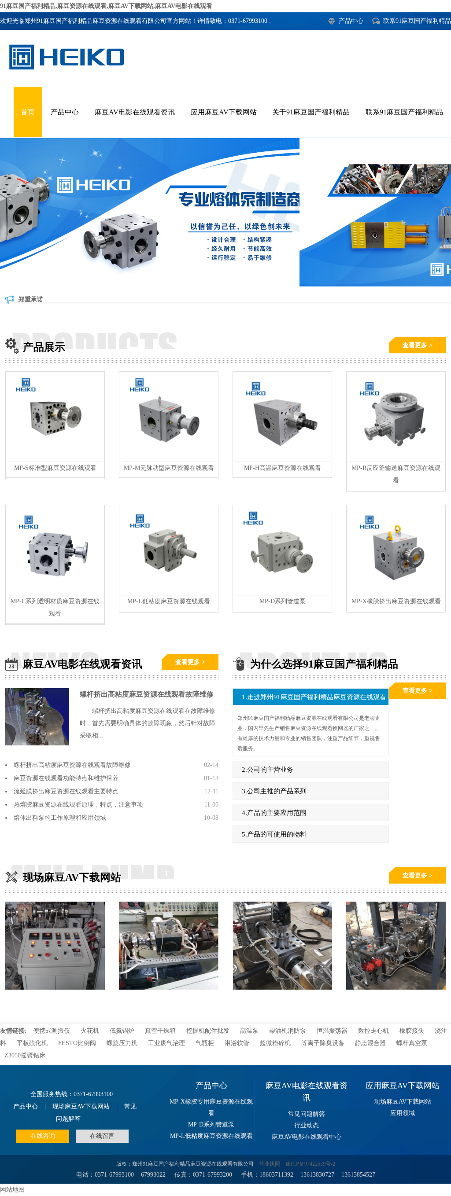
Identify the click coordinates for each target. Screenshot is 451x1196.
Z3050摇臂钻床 (24, 1055)
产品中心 (351, 21)
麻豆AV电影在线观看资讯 (135, 112)
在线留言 (102, 1136)
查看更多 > (418, 345)
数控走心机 (373, 1030)
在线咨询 (42, 1136)
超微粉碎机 (275, 1043)
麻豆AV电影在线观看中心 (306, 1137)
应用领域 (402, 1113)
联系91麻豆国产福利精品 (417, 21)
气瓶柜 (205, 1043)
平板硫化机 (32, 1043)
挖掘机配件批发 (207, 1030)
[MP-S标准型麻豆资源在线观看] (55, 459)
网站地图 (12, 1189)
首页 (28, 112)
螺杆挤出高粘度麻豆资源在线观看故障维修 (147, 694)
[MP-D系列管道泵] (282, 592)
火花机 (90, 1030)
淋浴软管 (237, 1043)
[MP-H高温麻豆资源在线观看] (282, 459)
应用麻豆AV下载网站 (224, 112)
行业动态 (306, 1125)
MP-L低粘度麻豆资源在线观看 (168, 601)
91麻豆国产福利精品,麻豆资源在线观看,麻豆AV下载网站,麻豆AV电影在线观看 (106, 6)
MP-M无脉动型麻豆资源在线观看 (169, 468)
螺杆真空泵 (411, 1043)
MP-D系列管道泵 (282, 601)
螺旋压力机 (122, 1043)
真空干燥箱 (160, 1030)
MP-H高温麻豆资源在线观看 (282, 468)
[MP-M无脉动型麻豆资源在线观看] (169, 459)
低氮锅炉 (122, 1030)
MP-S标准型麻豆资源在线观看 (55, 468)
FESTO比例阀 (77, 1043)
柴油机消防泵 (287, 1030)
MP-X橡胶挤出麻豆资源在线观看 (396, 601)
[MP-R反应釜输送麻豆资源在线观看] (396, 459)
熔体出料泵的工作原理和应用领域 (60, 817)
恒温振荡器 (332, 1030)
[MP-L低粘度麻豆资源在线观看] (169, 592)
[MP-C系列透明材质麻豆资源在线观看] (55, 592)
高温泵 (249, 1030)
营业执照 (269, 1164)
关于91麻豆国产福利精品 (311, 112)
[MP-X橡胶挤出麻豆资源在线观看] (396, 592)
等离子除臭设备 (323, 1043)
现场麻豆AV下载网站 (81, 1106)
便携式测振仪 (51, 1030)
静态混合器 (370, 1043)
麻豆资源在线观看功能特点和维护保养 (66, 778)
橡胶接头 (411, 1030)
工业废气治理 (166, 1043)
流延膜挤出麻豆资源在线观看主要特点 (66, 791)
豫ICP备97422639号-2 (310, 1164)
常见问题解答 (306, 1114)
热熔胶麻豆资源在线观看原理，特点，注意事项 (78, 804)
